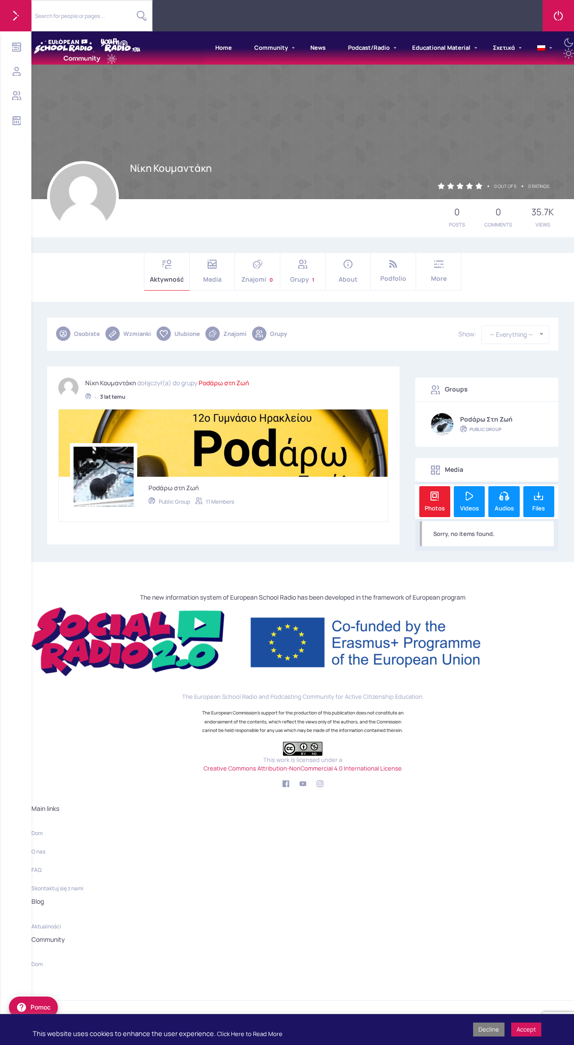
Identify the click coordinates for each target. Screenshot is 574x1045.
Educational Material (441, 48)
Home (223, 48)
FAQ (36, 870)
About (348, 279)
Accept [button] (526, 1029)
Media (212, 279)
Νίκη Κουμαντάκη (110, 383)
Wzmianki (137, 334)
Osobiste (87, 334)
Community (271, 48)
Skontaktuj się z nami (57, 888)
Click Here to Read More (250, 1034)
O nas (38, 851)
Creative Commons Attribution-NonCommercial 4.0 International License (303, 768)
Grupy (302, 279)
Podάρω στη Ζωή (224, 383)
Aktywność (167, 279)
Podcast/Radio (369, 48)
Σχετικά (504, 48)
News (318, 48)
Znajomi (257, 279)
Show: (467, 334)
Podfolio (393, 278)
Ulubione (187, 334)
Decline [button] (488, 1029)
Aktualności (46, 926)
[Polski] (541, 48)
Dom (37, 833)
